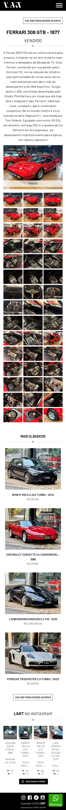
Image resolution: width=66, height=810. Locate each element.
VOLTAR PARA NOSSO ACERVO (43, 20)
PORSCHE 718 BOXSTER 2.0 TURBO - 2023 (33, 679)
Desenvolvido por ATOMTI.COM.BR (33, 807)
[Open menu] (59, 5)
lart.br (10, 729)
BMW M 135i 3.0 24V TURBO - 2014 (33, 494)
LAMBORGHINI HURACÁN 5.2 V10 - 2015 (33, 619)
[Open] (10, 732)
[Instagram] (15, 737)
